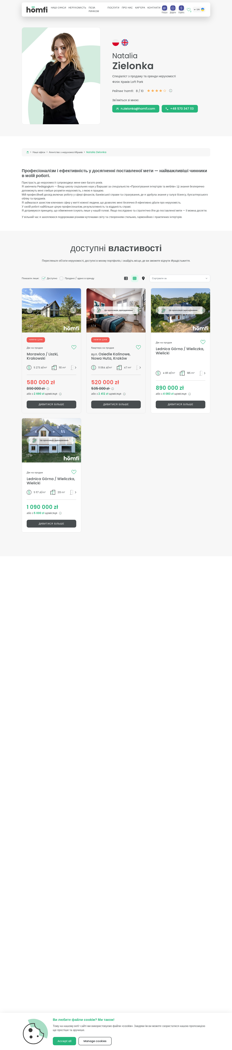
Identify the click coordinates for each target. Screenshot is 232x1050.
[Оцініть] (181, 8)
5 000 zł (39, 513)
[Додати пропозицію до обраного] (74, 347)
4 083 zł (168, 394)
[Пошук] (164, 8)
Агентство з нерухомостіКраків (66, 152)
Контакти (153, 7)
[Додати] (172, 8)
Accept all (64, 1041)
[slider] (157, 90)
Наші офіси (39, 152)
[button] (58, 7)
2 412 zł (103, 394)
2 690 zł (39, 394)
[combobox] (180, 278)
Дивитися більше (51, 404)
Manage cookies (95, 1041)
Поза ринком (94, 9)
